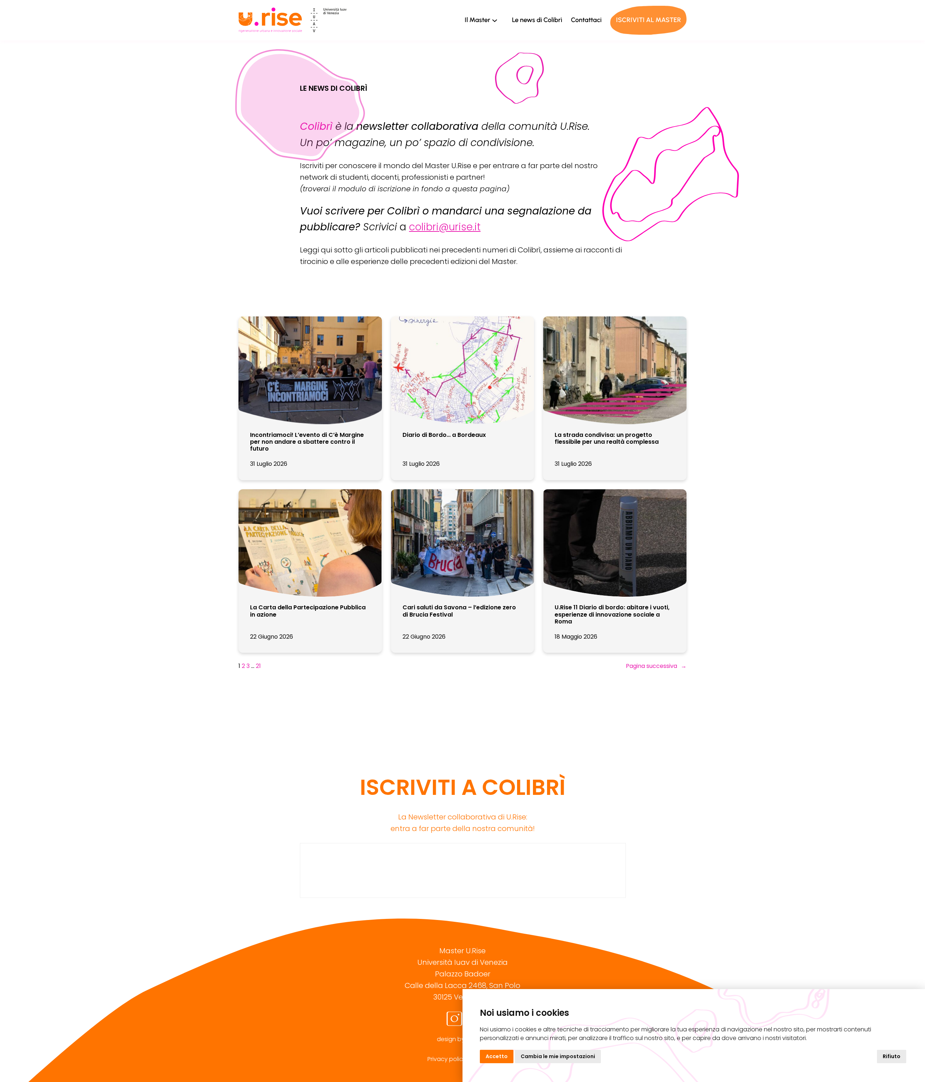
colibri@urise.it (445, 227)
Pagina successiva (656, 666)
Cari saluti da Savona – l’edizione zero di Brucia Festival (459, 611)
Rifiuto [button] (891, 1056)
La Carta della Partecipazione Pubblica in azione (308, 611)
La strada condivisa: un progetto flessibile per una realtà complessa (607, 438)
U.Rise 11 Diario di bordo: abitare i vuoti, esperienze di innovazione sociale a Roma (612, 614)
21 (258, 666)
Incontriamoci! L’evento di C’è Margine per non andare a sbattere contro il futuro (307, 441)
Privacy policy (446, 1059)
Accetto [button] (497, 1056)
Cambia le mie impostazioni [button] (558, 1056)
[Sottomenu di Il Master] (495, 20)
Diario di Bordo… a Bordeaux (444, 434)
